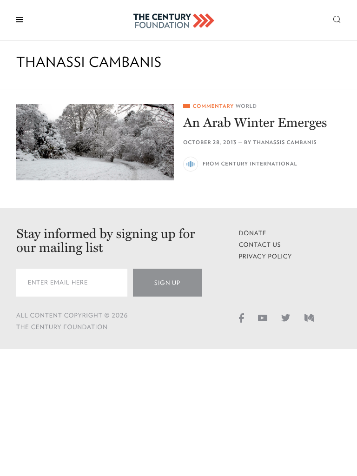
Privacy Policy (265, 256)
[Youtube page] (262, 317)
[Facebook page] (241, 317)
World (246, 106)
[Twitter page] (286, 317)
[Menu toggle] (19, 19)
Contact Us (260, 244)
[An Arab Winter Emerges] (95, 142)
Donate (253, 233)
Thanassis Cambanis (285, 142)
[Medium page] (309, 317)
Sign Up (167, 282)
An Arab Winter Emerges (255, 123)
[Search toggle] (337, 19)
